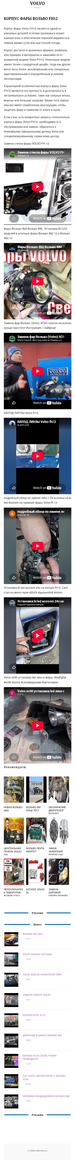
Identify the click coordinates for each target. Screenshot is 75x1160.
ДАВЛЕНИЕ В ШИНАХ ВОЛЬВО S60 (42, 1035)
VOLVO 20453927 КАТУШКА (37, 954)
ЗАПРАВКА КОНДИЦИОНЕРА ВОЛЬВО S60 (46, 1096)
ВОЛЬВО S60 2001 (33, 934)
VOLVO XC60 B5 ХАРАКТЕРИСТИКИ (42, 974)
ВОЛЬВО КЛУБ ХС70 (34, 1015)
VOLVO (37, 3)
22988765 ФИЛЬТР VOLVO (36, 994)
